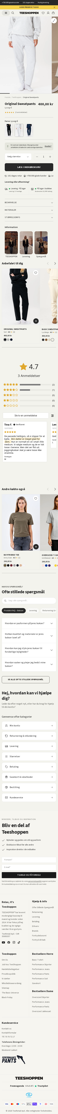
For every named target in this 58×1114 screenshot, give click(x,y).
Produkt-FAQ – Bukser (13, 610)
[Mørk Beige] (49, 339)
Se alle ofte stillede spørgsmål (25, 679)
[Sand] (20, 565)
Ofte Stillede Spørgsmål (43, 907)
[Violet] (49, 565)
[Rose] (43, 565)
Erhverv (35, 926)
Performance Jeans (41, 969)
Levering (33, 610)
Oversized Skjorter (40, 997)
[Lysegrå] (19, 130)
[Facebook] (8, 942)
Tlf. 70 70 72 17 (8, 1036)
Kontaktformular (9, 1033)
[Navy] (29, 130)
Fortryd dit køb (39, 940)
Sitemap (5, 988)
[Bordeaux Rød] (11, 565)
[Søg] (12, 13)
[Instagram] (13, 942)
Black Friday (7, 997)
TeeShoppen (16, 97)
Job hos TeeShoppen (11, 964)
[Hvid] (23, 565)
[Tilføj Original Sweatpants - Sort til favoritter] (35, 272)
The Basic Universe (10, 993)
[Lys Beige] (52, 339)
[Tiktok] (19, 942)
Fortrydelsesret (39, 935)
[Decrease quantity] (37, 156)
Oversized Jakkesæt (41, 1011)
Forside (7, 97)
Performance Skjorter (42, 964)
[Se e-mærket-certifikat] (29, 1095)
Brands (35, 931)
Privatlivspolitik (8, 974)
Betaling (35, 921)
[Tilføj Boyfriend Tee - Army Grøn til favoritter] (35, 498)
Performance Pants (40, 974)
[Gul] (55, 565)
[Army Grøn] (5, 565)
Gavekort (36, 983)
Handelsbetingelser (10, 969)
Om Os (5, 960)
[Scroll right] (55, 263)
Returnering (37, 912)
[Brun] (46, 339)
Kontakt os (6, 1029)
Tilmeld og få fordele (29, 875)
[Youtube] (3, 942)
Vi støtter (6, 979)
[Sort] (9, 130)
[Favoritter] (43, 13)
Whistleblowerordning (11, 983)
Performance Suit (40, 979)
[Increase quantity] (50, 156)
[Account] (48, 13)
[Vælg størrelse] (36, 321)
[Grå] (14, 565)
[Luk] (54, 7)
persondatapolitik (35, 881)
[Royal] (46, 565)
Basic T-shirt (37, 960)
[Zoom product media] (54, 20)
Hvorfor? (48, 146)
